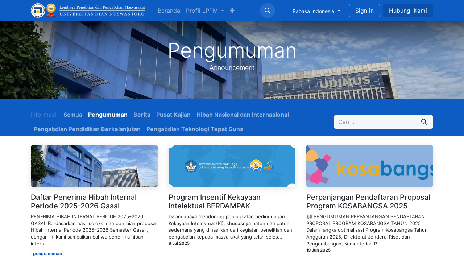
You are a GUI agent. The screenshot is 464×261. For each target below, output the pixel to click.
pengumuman (47, 253)
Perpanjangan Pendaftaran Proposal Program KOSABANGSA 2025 (368, 201)
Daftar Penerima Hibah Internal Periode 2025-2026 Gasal (84, 201)
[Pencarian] (424, 122)
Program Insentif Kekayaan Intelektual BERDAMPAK (215, 201)
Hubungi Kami (408, 10)
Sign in (364, 10)
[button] (267, 10)
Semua (72, 114)
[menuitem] (169, 10)
